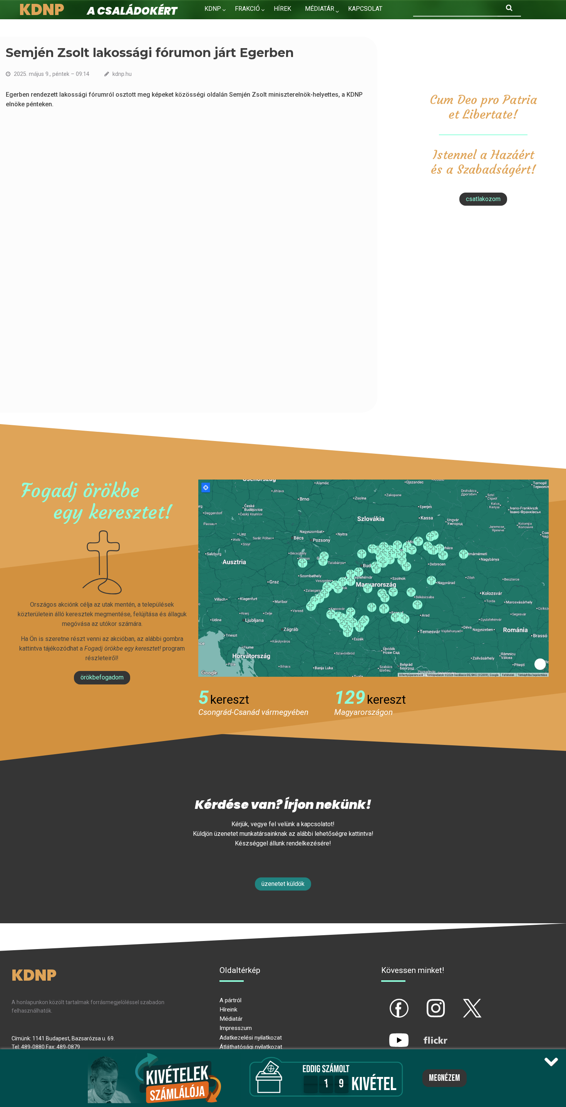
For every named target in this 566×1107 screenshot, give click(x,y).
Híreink (228, 1009)
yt (385, 1034)
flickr (426, 1034)
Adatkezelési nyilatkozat (250, 1037)
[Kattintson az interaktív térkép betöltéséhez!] (373, 577)
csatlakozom (483, 199)
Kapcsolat (365, 8)
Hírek (282, 8)
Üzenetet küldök (283, 883)
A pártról (230, 1000)
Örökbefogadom (102, 677)
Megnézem (444, 1078)
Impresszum (235, 1028)
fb (386, 1002)
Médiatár (231, 1018)
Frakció (247, 8)
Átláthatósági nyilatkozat (250, 1046)
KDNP (212, 8)
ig (422, 1002)
